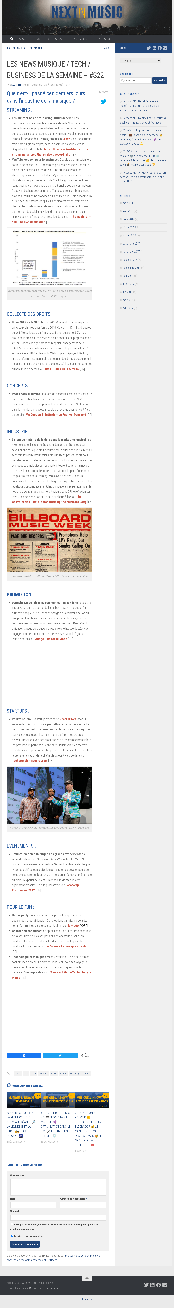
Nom (13, 1198)
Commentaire (17, 1175)
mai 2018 (128, 203)
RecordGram (68, 719)
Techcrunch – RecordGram (29, 761)
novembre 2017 (131, 251)
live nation (43, 1073)
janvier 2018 (129, 235)
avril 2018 (128, 211)
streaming (74, 1073)
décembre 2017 (131, 243)
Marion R (16, 84)
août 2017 (128, 275)
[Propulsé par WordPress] (30, 1288)
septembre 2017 (132, 267)
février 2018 (129, 227)
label (33, 1073)
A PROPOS (105, 38)
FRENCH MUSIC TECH (81, 38)
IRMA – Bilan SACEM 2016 (61, 369)
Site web (15, 1211)
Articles (13, 48)
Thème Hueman (50, 1288)
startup (63, 1073)
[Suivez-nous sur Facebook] (160, 48)
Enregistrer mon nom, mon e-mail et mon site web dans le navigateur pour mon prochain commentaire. (54, 1227)
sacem (54, 1073)
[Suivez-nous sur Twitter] (149, 48)
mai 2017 (128, 300)
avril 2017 (128, 308)
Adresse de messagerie (73, 1198)
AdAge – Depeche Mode (51, 639)
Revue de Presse (32, 48)
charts (18, 1073)
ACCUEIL (24, 38)
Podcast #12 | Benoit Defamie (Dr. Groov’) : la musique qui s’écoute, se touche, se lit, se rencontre (139, 106)
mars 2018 (128, 219)
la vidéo (73, 926)
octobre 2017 (130, 259)
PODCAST (59, 38)
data (26, 1073)
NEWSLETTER (41, 38)
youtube (86, 1073)
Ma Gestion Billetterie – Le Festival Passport (55, 415)
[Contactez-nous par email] (165, 48)
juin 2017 (128, 292)
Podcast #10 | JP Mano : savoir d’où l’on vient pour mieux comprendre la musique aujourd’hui (143, 177)
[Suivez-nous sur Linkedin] (154, 48)
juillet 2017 (128, 284)
